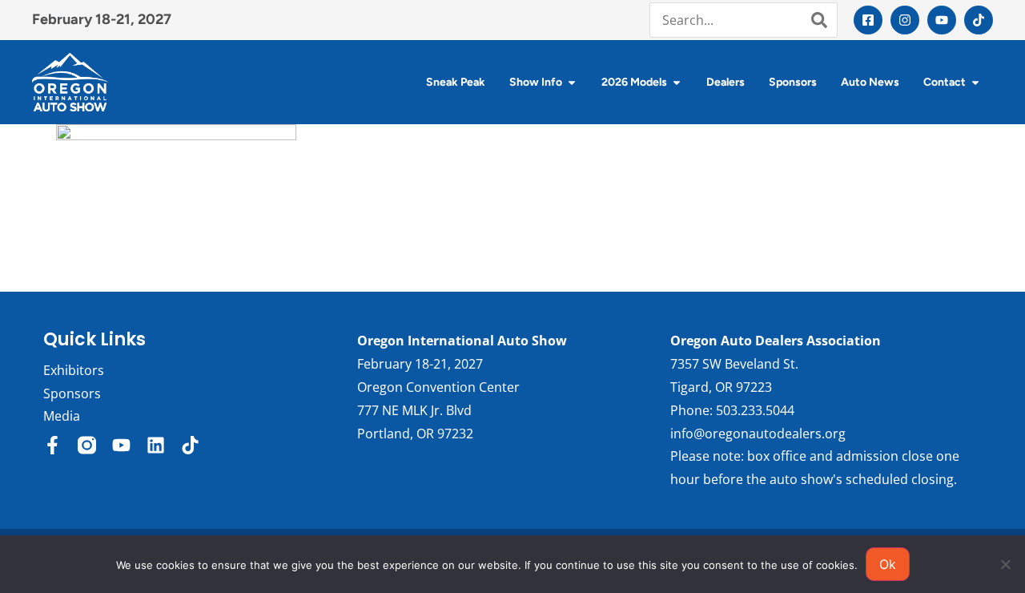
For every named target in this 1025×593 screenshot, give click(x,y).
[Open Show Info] (571, 82)
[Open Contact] (975, 82)
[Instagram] (904, 20)
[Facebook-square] (868, 20)
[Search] (819, 20)
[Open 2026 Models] (676, 82)
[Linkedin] (156, 445)
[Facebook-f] (52, 445)
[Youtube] (941, 20)
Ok (887, 564)
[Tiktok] (978, 20)
